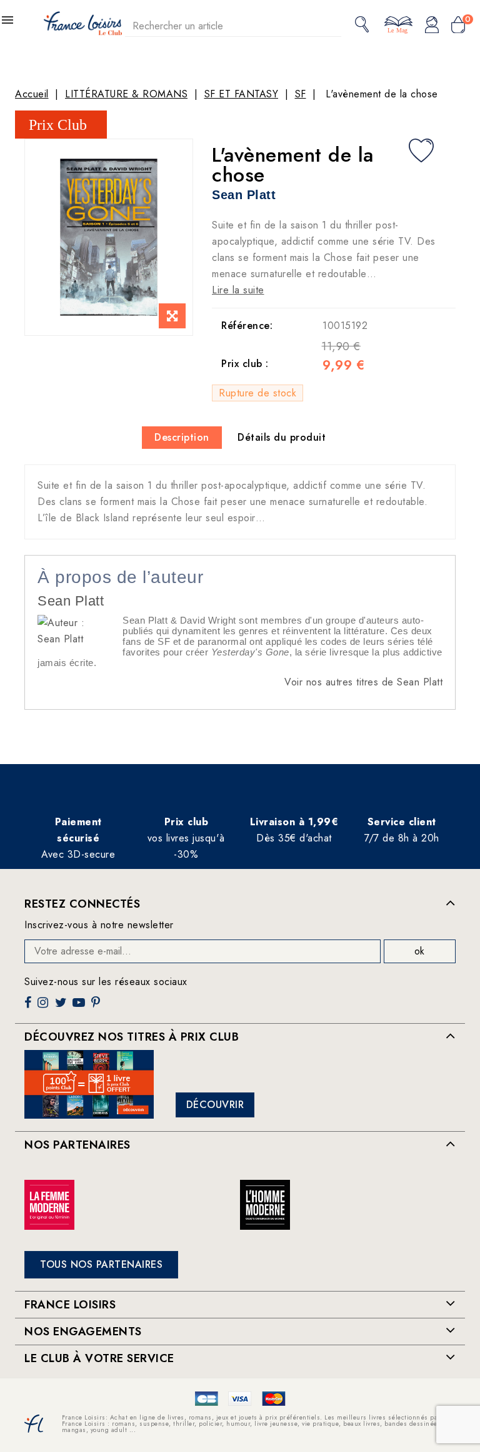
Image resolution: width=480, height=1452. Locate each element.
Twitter (62, 1007)
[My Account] (432, 25)
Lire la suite (238, 290)
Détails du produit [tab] (282, 437)
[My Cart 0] (458, 25)
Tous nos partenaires (101, 1264)
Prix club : (245, 364)
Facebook (29, 1007)
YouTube (80, 1007)
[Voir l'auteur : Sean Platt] (74, 630)
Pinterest (97, 1007)
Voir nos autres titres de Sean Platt (363, 682)
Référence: (246, 325)
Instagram (44, 1007)
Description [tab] (181, 437)
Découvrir (215, 1104)
